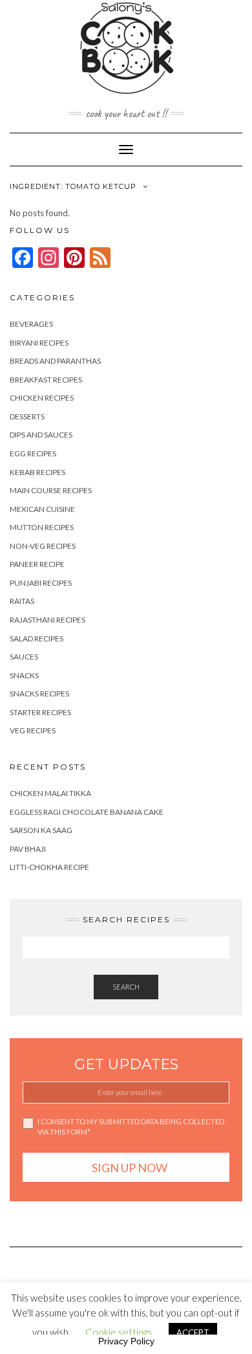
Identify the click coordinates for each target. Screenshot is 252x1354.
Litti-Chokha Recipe (49, 867)
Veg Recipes (33, 730)
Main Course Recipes (51, 490)
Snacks (24, 675)
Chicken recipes (42, 398)
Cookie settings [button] (118, 1332)
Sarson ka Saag (41, 830)
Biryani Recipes (39, 343)
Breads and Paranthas (55, 361)
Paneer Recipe (37, 564)
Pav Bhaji (28, 849)
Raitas (22, 601)
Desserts (27, 416)
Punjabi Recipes (41, 583)
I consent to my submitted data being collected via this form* (130, 1126)
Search (126, 986)
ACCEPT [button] (192, 1332)
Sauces (24, 656)
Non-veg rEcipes (43, 546)
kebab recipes (37, 472)
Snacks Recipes (39, 693)
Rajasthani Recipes (47, 620)
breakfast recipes (46, 379)
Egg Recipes (33, 453)
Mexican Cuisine (42, 509)
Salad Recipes (36, 638)
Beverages (31, 324)
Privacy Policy (126, 1341)
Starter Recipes (40, 712)
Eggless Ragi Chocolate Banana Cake (86, 812)
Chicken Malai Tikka (50, 793)
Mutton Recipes (42, 527)
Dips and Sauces (41, 434)
